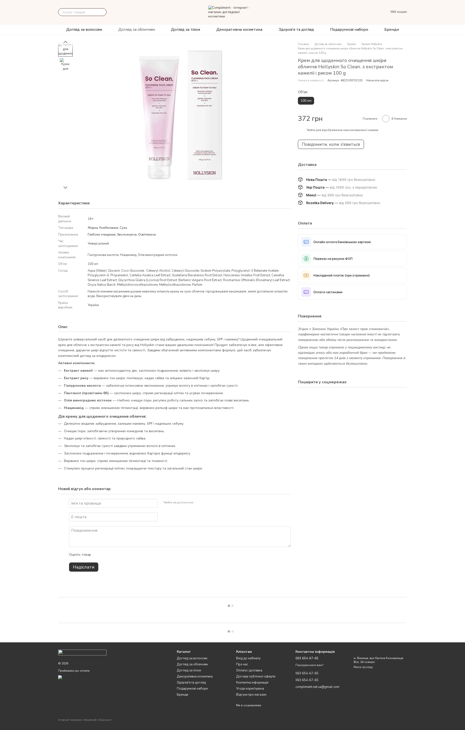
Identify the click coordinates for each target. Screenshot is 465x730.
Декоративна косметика (239, 29)
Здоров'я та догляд (296, 29)
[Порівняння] (354, 12)
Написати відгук (377, 80)
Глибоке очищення (102, 234)
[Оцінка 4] (122, 555)
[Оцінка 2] (107, 555)
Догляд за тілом (185, 29)
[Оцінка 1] (99, 555)
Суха (123, 228)
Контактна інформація (252, 682)
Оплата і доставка (249, 670)
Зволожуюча (127, 234)
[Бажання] (364, 12)
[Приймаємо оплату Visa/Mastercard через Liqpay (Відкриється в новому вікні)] (94, 677)
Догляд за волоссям (84, 29)
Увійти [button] (311, 130)
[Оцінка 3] (114, 555)
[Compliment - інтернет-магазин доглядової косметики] (82, 652)
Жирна (93, 228)
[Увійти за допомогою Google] (206, 503)
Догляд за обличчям (136, 29)
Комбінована (108, 228)
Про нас (242, 664)
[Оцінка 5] (130, 555)
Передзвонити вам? (309, 665)
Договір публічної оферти (255, 676)
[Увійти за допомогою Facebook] (199, 503)
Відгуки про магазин (251, 694)
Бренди (391, 29)
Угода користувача (250, 688)
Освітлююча (147, 234)
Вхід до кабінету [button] (248, 658)
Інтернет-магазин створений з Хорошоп (84, 720)
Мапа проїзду (363, 667)
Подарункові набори (349, 29)
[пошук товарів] (103, 12)
